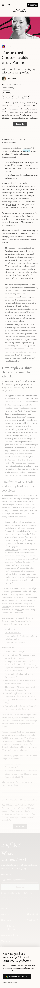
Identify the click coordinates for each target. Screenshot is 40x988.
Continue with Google (18, 977)
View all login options (10, 982)
